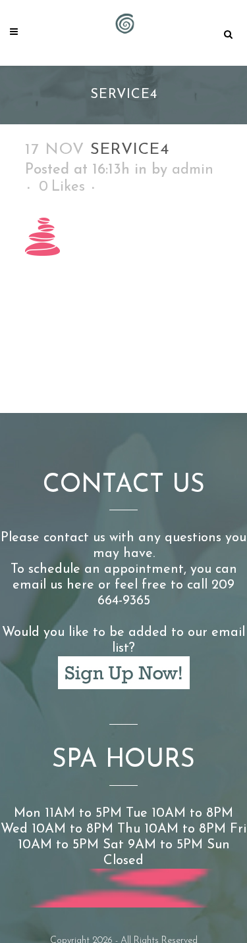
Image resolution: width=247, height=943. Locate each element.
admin (192, 170)
